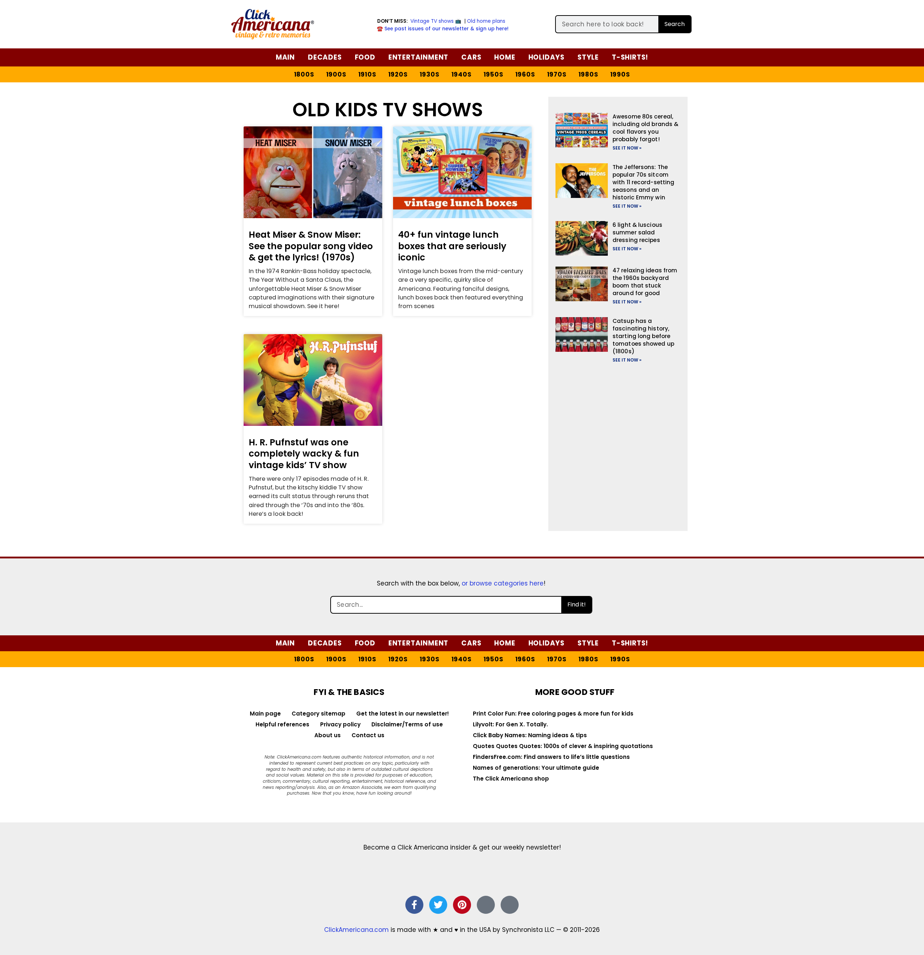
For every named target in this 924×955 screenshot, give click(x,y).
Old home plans (486, 21)
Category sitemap (318, 713)
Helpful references (282, 724)
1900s (336, 74)
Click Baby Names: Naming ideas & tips (530, 735)
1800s (304, 74)
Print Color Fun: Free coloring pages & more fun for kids (553, 713)
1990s (620, 74)
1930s (430, 74)
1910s (367, 74)
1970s (557, 74)
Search (674, 24)
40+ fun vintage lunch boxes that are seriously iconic (452, 246)
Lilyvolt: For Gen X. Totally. (510, 724)
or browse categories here (503, 583)
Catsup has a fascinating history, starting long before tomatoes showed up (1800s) (643, 336)
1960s (525, 74)
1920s (398, 74)
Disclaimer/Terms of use (407, 724)
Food (365, 57)
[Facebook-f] (414, 905)
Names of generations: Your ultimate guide (536, 768)
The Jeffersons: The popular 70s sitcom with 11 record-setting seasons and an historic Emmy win (643, 182)
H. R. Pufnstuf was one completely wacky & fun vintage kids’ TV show (304, 454)
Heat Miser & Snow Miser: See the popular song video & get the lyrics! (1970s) (311, 246)
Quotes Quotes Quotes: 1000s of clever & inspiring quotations (563, 746)
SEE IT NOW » (627, 148)
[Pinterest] (462, 905)
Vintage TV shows (432, 21)
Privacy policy (340, 724)
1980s (588, 74)
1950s (494, 74)
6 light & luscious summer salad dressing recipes (637, 232)
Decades (325, 57)
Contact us (368, 735)
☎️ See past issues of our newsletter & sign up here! (443, 28)
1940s (462, 74)
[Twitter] (438, 905)
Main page (265, 713)
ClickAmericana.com (356, 929)
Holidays (546, 57)
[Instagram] (486, 905)
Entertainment (418, 57)
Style (588, 57)
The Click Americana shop (511, 778)
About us (327, 735)
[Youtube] (510, 905)
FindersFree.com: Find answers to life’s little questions (551, 757)
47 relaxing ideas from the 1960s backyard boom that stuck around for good (645, 282)
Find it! (576, 604)
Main (285, 57)
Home (504, 57)
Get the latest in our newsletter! (402, 713)
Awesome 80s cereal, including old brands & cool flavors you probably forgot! (645, 128)
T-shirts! (630, 57)
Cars (471, 57)
